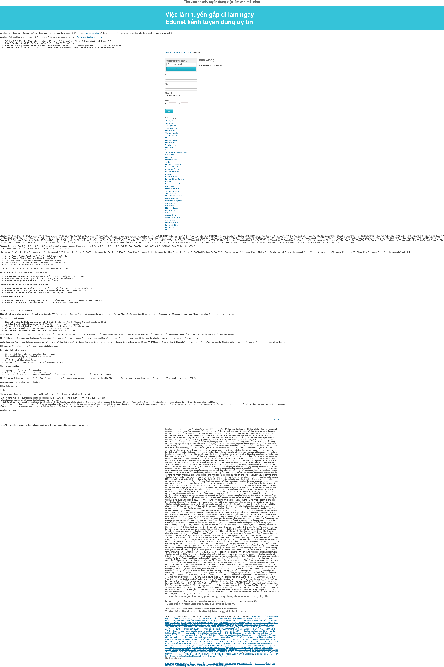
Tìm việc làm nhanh (172, 191)
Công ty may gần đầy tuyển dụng (220, 624)
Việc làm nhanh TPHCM (263, 622)
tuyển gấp (190, 618)
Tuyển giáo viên (170, 126)
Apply (169, 111)
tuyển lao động (181, 663)
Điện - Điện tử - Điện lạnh (173, 196)
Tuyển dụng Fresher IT (206, 649)
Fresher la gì (222, 649)
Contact (276, 420)
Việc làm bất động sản (237, 618)
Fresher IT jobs (236, 651)
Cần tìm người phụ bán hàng (189, 633)
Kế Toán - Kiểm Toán (172, 172)
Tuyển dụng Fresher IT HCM (239, 649)
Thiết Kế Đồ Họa (170, 145)
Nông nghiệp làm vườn (172, 184)
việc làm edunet (179, 620)
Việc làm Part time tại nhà (264, 645)
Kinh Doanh (169, 147)
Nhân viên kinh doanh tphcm (181, 635)
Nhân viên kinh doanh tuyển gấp (237, 633)
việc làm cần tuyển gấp (246, 663)
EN (166, 230)
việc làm (182, 618)
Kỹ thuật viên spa (171, 176)
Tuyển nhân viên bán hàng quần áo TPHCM (221, 631)
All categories (169, 121)
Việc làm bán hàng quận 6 (213, 633)
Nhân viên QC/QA (171, 140)
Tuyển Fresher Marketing (262, 649)
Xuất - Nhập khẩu (171, 213)
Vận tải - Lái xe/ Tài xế (172, 218)
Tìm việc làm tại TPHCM (228, 620)
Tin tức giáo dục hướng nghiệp (89, 37)
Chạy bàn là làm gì (212, 643)
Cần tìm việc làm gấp (208, 620)
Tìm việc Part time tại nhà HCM (178, 647)
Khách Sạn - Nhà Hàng (173, 164)
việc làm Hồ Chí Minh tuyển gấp (214, 665)
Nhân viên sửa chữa (172, 189)
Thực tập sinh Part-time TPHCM (195, 653)
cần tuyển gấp (203, 663)
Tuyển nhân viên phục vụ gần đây (233, 641)
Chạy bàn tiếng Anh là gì (231, 643)
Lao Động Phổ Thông (172, 169)
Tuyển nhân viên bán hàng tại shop (187, 631)
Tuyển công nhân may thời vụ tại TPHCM (251, 624)
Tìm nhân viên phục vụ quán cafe (244, 637)
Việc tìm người (170, 123)
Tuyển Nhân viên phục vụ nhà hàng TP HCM (219, 639)
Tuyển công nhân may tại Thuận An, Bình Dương (214, 628)
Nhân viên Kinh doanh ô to (195, 637)
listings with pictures (174, 95)
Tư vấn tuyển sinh (171, 135)
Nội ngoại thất (170, 227)
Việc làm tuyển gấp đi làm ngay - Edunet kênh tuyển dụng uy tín (211, 18)
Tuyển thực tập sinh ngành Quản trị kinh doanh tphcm (231, 653)
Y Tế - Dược (169, 150)
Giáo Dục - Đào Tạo (172, 133)
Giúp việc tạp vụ (170, 205)
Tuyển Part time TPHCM (212, 645)
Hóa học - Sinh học (171, 198)
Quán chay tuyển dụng (251, 643)
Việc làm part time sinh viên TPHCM (238, 645)
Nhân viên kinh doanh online (218, 637)
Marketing (168, 174)
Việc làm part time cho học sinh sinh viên (208, 647)
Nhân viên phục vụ (171, 208)
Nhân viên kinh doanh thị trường (255, 635)
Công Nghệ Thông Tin (172, 159)
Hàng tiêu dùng (170, 210)
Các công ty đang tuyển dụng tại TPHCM (235, 622)
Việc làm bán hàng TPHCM (246, 628)
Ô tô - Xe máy (170, 220)
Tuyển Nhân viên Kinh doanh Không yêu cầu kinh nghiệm (217, 635)
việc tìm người (230, 663)
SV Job (213, 618)
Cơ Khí (167, 162)
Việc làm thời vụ (170, 193)
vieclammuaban (93, 33)
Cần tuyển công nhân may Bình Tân (213, 626)
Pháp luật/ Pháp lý (171, 222)
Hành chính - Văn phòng (173, 201)
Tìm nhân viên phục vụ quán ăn (187, 639)
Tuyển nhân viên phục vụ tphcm (205, 641)
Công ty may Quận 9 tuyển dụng (242, 626)
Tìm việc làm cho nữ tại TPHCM (252, 620)
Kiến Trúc (168, 157)
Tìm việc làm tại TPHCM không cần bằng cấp (199, 622)
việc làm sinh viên (202, 618)
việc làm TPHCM (194, 665)
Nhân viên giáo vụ (171, 130)
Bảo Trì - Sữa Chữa (171, 167)
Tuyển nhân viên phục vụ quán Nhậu (254, 639)
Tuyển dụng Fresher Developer (194, 651)
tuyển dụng (192, 663)
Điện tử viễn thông (171, 225)
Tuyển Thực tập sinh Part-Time (215, 656)
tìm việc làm (173, 618)
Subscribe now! (181, 69)
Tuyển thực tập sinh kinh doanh (188, 656)
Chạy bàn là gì (198, 643)
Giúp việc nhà (170, 203)
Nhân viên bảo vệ (171, 138)
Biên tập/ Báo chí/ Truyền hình (175, 179)
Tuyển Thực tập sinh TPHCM (255, 651)
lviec (218, 618)
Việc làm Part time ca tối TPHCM (239, 647)
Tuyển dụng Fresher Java (218, 651)
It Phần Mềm (169, 155)
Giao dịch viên (170, 186)
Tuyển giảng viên (171, 128)
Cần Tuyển (169, 663)
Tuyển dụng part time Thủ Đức (184, 649)
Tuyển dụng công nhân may (181, 628)
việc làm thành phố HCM (261, 616)
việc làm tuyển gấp (216, 663)
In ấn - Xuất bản (170, 215)
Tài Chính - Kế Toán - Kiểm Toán (176, 152)
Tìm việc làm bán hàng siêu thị (252, 631)
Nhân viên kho (170, 142)
